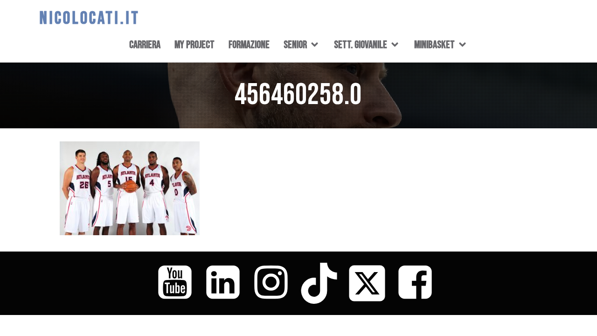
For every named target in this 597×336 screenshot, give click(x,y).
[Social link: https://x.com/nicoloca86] (371, 283)
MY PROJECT (194, 44)
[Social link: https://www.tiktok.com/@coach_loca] (322, 283)
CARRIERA (144, 44)
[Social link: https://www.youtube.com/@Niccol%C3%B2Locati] (178, 283)
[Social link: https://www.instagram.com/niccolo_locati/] (274, 283)
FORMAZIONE (249, 44)
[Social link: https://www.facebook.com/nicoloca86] (419, 283)
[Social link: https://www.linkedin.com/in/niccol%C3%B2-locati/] (226, 283)
